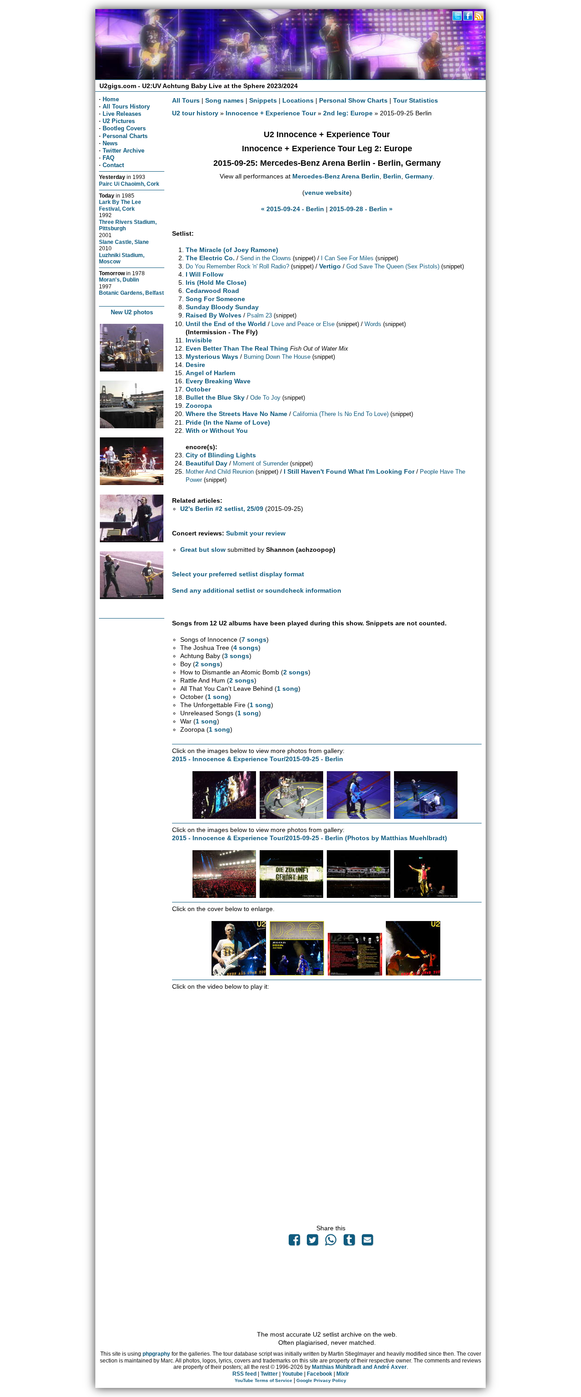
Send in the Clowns (265, 258)
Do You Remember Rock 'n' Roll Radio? (237, 266)
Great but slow (203, 549)
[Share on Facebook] (294, 1242)
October (198, 389)
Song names (224, 100)
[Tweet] (313, 1242)
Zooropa (199, 405)
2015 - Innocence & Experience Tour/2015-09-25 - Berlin (257, 759)
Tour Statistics (415, 100)
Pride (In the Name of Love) (228, 422)
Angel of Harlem (210, 372)
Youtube (292, 1374)
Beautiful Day (206, 463)
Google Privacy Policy (321, 1380)
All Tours (186, 100)
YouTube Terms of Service (263, 1380)
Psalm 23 (259, 315)
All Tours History (126, 106)
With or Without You (217, 430)
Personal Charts (125, 136)
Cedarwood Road (212, 290)
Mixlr (342, 1374)
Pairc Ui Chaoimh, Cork (129, 184)
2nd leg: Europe (348, 113)
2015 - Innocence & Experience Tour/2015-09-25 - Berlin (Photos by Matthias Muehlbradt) (309, 838)
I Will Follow (204, 274)
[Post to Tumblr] (349, 1242)
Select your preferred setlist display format (238, 574)
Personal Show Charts (353, 100)
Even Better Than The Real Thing (237, 348)
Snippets (263, 100)
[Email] (367, 1242)
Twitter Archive (123, 150)
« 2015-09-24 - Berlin (292, 209)
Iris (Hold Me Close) (216, 282)
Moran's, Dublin (119, 279)
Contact (113, 165)
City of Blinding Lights (221, 455)
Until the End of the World (226, 323)
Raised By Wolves (213, 315)
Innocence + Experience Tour (271, 113)
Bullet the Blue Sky (215, 397)
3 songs (236, 655)
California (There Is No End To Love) (341, 414)
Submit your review (256, 533)
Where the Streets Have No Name (236, 413)
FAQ (108, 157)
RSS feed (244, 1374)
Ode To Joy (265, 397)
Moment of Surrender (260, 463)
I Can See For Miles (347, 258)
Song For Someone (215, 298)
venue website (327, 192)
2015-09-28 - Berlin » (361, 209)
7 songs (253, 639)
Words (372, 324)
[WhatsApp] (331, 1242)
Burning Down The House (277, 356)
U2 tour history (195, 113)
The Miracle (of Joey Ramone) (232, 249)
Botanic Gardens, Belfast (131, 293)
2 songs (207, 664)
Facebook (319, 1374)
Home (111, 99)
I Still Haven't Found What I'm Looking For (349, 471)
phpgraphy (156, 1354)
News (110, 143)
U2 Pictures (119, 121)
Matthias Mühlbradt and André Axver (359, 1367)
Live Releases (122, 113)
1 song (287, 688)
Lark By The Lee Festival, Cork (120, 205)
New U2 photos (132, 312)
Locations (298, 100)
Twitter (269, 1374)
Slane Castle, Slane (124, 242)
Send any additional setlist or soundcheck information (256, 590)
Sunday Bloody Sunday (222, 307)
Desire (195, 364)
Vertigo (330, 266)
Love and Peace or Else (303, 324)
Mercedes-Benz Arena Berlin (335, 176)
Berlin (392, 176)
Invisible (199, 340)
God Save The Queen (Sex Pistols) (392, 266)
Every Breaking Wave (218, 381)
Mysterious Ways (212, 356)
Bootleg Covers (124, 128)
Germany (419, 176)
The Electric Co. (210, 258)
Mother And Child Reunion (220, 471)
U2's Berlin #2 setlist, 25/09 (221, 508)
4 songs (245, 647)
